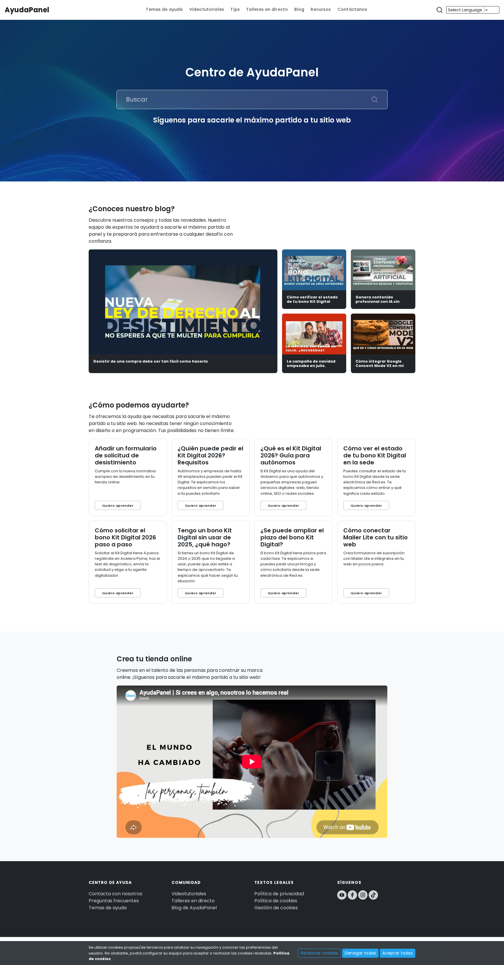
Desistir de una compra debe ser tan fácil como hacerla (150, 361)
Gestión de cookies (276, 907)
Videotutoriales (206, 9)
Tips (235, 9)
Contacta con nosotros (115, 893)
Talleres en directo (267, 9)
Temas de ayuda (164, 9)
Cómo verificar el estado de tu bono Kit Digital (312, 299)
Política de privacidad (279, 893)
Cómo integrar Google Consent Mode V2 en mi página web (380, 366)
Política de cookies (275, 900)
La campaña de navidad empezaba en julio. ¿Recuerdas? (311, 366)
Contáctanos (352, 9)
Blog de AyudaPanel (194, 907)
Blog (299, 9)
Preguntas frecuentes (114, 900)
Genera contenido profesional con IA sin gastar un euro (378, 302)
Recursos (321, 9)
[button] (439, 10)
